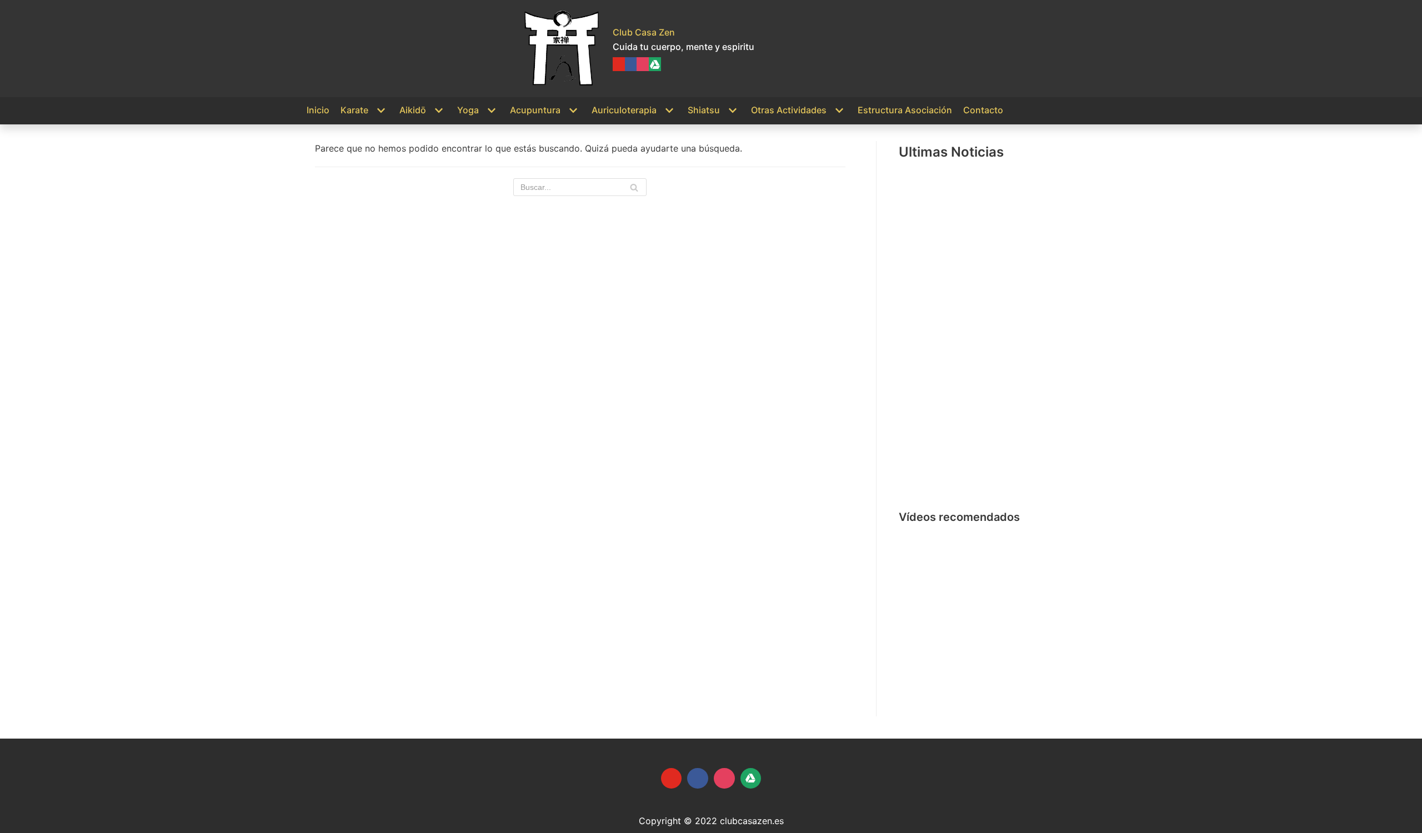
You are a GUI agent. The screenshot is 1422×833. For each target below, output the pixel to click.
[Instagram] (643, 64)
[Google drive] (655, 64)
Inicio (318, 110)
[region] (1007, 613)
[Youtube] (619, 64)
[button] (916, 613)
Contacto (983, 110)
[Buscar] (634, 187)
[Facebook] (631, 64)
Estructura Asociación (905, 110)
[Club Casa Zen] (561, 48)
